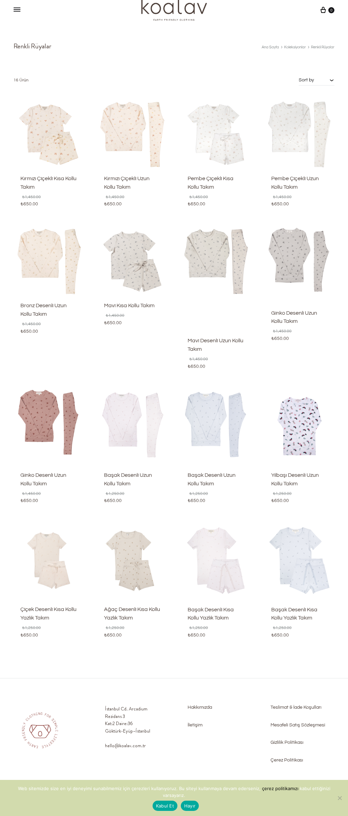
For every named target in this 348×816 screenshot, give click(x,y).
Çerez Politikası (287, 760)
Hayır (189, 806)
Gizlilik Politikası (287, 742)
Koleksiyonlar (295, 47)
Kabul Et (165, 806)
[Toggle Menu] (17, 10)
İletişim (195, 725)
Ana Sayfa (270, 47)
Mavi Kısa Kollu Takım (129, 305)
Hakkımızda (200, 707)
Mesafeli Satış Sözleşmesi (298, 725)
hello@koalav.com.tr (125, 745)
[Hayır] (339, 798)
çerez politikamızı (281, 788)
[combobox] (316, 80)
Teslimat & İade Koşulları (296, 707)
